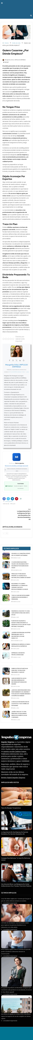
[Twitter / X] (8, 498)
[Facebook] (4, 498)
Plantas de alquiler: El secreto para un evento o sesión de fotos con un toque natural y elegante (21, 623)
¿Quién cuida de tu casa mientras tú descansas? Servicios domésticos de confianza (19, 714)
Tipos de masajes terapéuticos (11, 808)
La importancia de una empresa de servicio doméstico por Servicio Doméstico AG (24, 514)
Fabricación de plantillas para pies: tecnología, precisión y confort (19, 670)
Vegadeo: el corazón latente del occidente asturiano (20, 554)
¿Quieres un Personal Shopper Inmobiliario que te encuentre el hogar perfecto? (20, 635)
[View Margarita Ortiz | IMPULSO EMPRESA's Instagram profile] (13, 360)
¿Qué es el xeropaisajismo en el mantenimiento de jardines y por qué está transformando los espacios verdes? (21, 692)
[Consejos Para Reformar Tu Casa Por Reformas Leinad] (16, 846)
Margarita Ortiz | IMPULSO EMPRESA (16, 366)
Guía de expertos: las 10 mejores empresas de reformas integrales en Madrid (19, 681)
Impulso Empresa (15, 1030)
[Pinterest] (16, 498)
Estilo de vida (16, 43)
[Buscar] (31, 15)
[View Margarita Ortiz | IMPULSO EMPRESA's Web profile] (23, 360)
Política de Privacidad (19, 1035)
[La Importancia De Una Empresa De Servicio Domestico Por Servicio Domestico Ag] (16, 820)
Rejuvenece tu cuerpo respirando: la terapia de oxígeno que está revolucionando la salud (19, 586)
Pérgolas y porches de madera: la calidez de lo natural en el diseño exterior (20, 575)
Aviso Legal (20, 1033)
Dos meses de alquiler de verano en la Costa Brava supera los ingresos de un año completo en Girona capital (16, 1016)
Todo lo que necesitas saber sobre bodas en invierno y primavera (20, 597)
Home (6, 43)
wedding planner (8, 501)
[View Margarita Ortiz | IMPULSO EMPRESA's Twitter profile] (16, 360)
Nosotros (12, 1033)
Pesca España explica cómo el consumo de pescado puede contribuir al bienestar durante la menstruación (16, 951)
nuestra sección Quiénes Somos (15, 751)
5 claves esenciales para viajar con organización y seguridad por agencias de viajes (20, 564)
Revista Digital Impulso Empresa (13, 778)
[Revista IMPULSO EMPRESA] (16, 9)
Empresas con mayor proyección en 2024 (18, 653)
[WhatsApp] (20, 498)
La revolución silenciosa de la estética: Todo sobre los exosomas (20, 703)
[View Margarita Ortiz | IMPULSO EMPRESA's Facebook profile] (9, 360)
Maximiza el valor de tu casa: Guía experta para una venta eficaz (20, 612)
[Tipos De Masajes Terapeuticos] (16, 796)
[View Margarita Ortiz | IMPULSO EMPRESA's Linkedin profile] (20, 360)
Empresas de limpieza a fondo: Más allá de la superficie (20, 645)
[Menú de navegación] (2, 3)
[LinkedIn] (12, 498)
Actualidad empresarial (10, 903)
